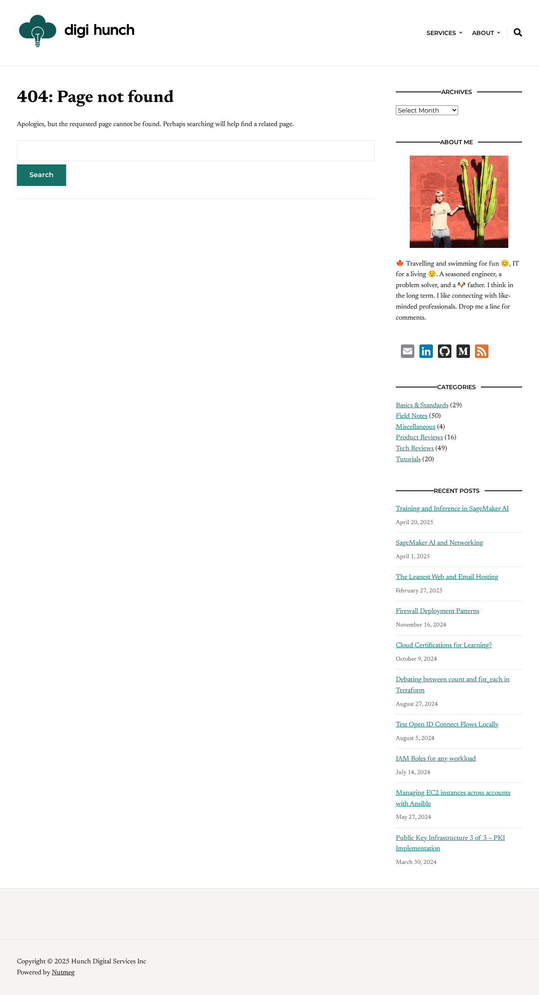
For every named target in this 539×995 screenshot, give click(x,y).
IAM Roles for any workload (436, 759)
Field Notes (411, 416)
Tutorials (408, 459)
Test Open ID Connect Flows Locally (447, 724)
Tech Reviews (415, 448)
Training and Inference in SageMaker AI (452, 509)
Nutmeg (63, 972)
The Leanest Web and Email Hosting (447, 577)
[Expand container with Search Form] (518, 32)
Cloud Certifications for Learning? (444, 645)
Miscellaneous (415, 427)
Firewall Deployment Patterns (437, 611)
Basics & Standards (422, 405)
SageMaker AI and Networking (439, 543)
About (483, 33)
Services (441, 33)
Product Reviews (419, 437)
